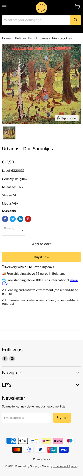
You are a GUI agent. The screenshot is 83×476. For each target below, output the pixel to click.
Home (6, 38)
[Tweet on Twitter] (13, 219)
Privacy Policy (41, 459)
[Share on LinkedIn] (20, 219)
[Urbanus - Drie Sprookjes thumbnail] (8, 132)
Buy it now (41, 257)
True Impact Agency (65, 466)
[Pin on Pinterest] (28, 219)
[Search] (75, 20)
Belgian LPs (23, 38)
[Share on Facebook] (5, 219)
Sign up (62, 418)
